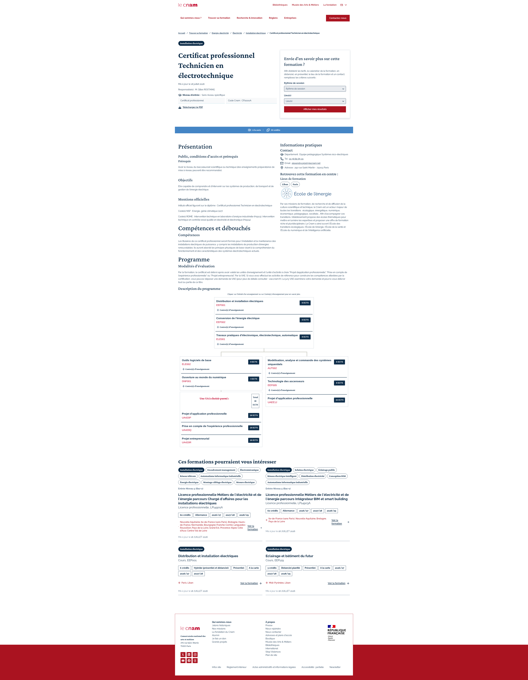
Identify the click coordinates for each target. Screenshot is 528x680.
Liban (285, 184)
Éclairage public (326, 469)
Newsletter (335, 667)
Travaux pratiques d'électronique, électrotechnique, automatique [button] (257, 335)
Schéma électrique (304, 469)
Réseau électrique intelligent (281, 476)
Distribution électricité (312, 476)
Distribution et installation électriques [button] (239, 301)
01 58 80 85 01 (296, 158)
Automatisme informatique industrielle (220, 476)
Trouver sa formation (219, 18)
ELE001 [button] (220, 339)
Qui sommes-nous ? (190, 18)
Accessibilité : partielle (313, 667)
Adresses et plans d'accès (279, 635)
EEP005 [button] (272, 385)
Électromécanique (249, 469)
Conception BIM (337, 476)
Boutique (270, 638)
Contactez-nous (337, 18)
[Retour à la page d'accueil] (187, 5)
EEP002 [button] (220, 322)
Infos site (216, 667)
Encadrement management (221, 469)
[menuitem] (280, 5)
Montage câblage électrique (217, 482)
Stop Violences (273, 651)
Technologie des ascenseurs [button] (286, 381)
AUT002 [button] (272, 368)
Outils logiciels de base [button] (196, 360)
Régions (273, 18)
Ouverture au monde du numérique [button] (204, 377)
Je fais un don (219, 638)
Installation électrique (256, 33)
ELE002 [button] (186, 364)
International (272, 648)
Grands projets (219, 642)
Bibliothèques (272, 645)
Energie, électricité (220, 33)
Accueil (181, 33)
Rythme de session (294, 83)
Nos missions (219, 628)
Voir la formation (253, 528)
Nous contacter (273, 632)
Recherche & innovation (249, 18)
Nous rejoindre (273, 628)
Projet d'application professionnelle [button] (204, 413)
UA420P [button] (186, 417)
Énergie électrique (189, 482)
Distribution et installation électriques (208, 556)
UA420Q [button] (186, 430)
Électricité (237, 33)
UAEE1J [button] (272, 402)
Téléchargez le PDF (193, 107)
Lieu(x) (287, 95)
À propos (270, 622)
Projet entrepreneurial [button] (195, 438)
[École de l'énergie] (315, 193)
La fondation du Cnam (223, 632)
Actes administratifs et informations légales (274, 667)
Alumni (215, 635)
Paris (295, 184)
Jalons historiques (221, 625)
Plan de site (271, 655)
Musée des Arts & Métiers (278, 642)
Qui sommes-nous (221, 622)
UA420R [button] (186, 442)
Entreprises (290, 18)
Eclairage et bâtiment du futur (289, 556)
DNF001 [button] (186, 381)
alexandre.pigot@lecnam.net (306, 163)
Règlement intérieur (237, 667)
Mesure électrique (245, 482)
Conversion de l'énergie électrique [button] (238, 318)
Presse (269, 625)
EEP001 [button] (220, 305)
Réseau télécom (188, 476)
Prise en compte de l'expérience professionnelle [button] (212, 426)
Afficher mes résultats (315, 109)
